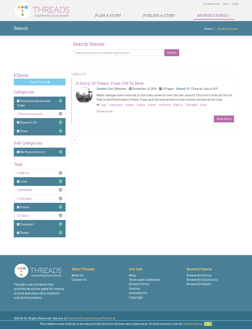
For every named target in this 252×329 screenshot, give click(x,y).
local (203, 105)
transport (116, 105)
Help (225, 3)
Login (235, 3)
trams (129, 105)
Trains (24, 207)
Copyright (136, 297)
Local (23, 181)
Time (23, 131)
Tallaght (25, 198)
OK (208, 323)
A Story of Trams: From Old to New (110, 83)
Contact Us (78, 279)
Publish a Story (159, 15)
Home (208, 29)
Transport (26, 224)
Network (25, 190)
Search (172, 52)
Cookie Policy (192, 324)
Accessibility (138, 293)
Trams (24, 215)
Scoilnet (73, 318)
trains (141, 105)
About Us (77, 275)
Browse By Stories (199, 275)
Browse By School (199, 284)
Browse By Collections (202, 279)
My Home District (32, 152)
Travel (24, 233)
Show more (104, 111)
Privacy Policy (139, 284)
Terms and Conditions (144, 279)
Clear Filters (38, 82)
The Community (31, 114)
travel (152, 105)
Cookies (134, 288)
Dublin (24, 173)
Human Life (28, 122)
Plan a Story (108, 15)
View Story (224, 119)
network (165, 105)
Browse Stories (212, 15)
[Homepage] (83, 10)
